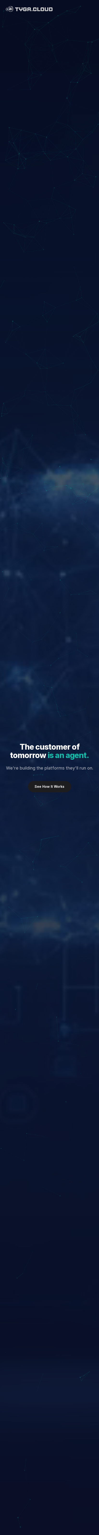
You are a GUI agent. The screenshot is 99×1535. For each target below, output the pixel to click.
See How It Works (49, 786)
